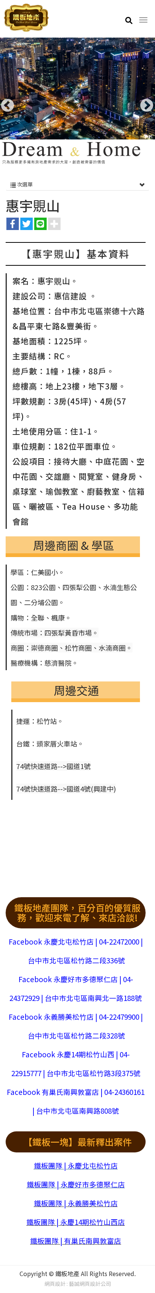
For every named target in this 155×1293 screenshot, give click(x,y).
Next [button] (143, 102)
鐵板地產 (26, 18)
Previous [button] (4, 102)
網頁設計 (54, 1283)
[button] (128, 20)
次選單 (24, 184)
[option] (77, 102)
